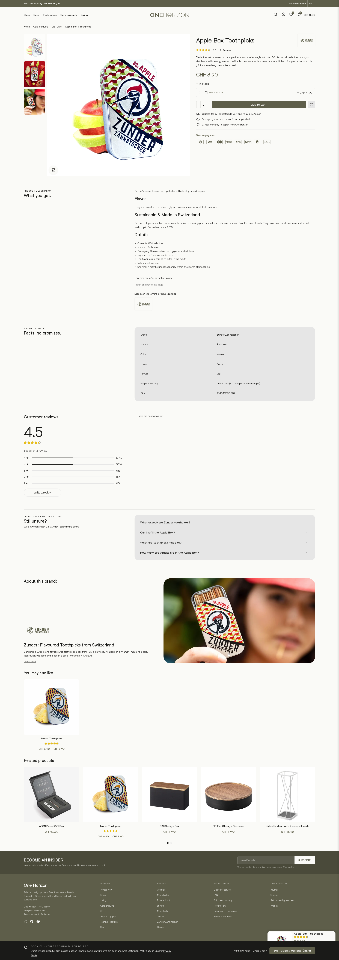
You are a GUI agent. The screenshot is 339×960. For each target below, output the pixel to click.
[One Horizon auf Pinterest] (38, 921)
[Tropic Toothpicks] (51, 707)
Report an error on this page (149, 284)
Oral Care (57, 26)
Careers (274, 895)
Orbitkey (161, 889)
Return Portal (220, 905)
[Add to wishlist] (311, 105)
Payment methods (223, 916)
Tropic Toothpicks (51, 738)
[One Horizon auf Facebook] (31, 921)
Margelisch (162, 911)
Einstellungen (260, 950)
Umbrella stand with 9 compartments (287, 826)
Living (84, 15)
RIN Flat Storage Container (228, 826)
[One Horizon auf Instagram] (25, 921)
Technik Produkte (109, 921)
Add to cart (259, 104)
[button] (168, 843)
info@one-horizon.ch (34, 910)
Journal (274, 889)
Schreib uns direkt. (69, 526)
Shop (27, 15)
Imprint (274, 905)
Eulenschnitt (163, 900)
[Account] (283, 15)
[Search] (275, 15)
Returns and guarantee (225, 911)
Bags (36, 15)
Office (103, 911)
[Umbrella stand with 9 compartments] (287, 794)
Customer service (297, 3)
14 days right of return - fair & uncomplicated (226, 119)
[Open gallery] (53, 170)
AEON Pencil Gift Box (51, 826)
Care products (69, 15)
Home (27, 26)
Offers (103, 895)
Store (102, 927)
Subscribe (304, 860)
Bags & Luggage (108, 916)
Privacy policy (288, 867)
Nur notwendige (242, 950)
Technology (50, 15)
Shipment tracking (223, 900)
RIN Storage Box (169, 826)
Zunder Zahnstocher (228, 334)
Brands (160, 927)
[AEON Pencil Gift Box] (51, 794)
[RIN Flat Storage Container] (228, 794)
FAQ (311, 3)
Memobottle (163, 895)
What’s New (106, 889)
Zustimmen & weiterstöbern (292, 950)
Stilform (160, 905)
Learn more (30, 661)
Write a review (43, 492)
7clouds (160, 916)
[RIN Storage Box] (169, 794)
